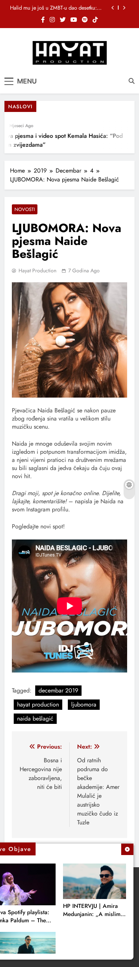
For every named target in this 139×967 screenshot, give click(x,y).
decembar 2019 (58, 690)
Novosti (24, 209)
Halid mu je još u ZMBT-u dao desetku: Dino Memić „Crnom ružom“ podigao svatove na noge (53, 8)
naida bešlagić (35, 718)
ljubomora (83, 704)
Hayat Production (37, 270)
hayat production (38, 704)
